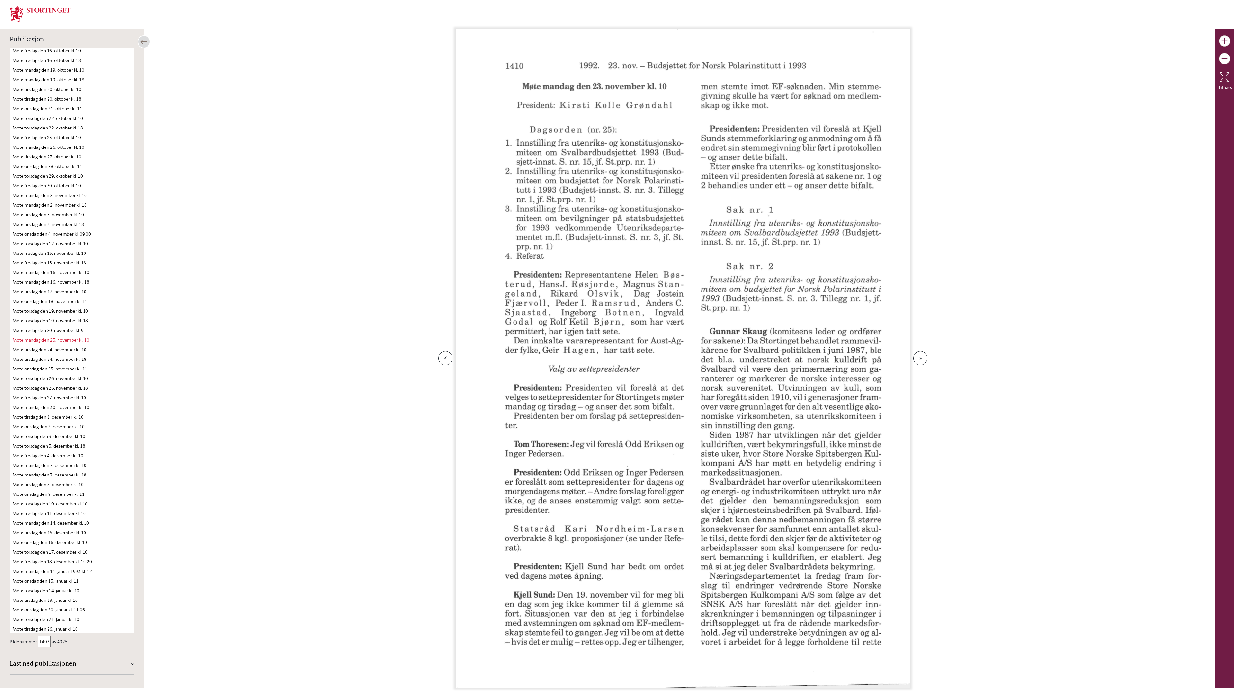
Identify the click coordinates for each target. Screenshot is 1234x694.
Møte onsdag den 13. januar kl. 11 (46, 581)
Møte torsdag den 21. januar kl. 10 (46, 619)
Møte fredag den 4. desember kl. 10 (48, 455)
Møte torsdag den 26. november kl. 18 (50, 388)
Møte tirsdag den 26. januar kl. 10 (45, 629)
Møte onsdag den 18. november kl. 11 (50, 301)
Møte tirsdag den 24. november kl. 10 (49, 349)
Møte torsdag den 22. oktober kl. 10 (48, 118)
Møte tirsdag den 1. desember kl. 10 (48, 417)
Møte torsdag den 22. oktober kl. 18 (48, 128)
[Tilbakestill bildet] (1224, 77)
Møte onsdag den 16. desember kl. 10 (50, 542)
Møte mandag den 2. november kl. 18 (50, 205)
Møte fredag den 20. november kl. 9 (48, 330)
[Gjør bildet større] (1224, 41)
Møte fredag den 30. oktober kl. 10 (47, 185)
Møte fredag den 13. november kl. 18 (49, 263)
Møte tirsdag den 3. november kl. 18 (48, 224)
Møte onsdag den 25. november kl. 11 (50, 369)
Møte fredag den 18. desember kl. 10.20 (52, 561)
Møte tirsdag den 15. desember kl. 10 (49, 532)
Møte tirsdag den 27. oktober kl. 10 (47, 157)
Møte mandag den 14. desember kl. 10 (51, 523)
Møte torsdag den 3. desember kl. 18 (49, 446)
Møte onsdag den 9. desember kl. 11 (49, 494)
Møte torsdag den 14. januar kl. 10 (46, 590)
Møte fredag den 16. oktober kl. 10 (47, 51)
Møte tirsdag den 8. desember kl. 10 (48, 484)
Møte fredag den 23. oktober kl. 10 (47, 137)
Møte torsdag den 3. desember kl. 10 (49, 436)
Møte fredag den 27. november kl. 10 (49, 398)
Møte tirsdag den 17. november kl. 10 (49, 292)
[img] (40, 13)
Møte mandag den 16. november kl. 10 (51, 272)
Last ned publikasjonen (43, 664)
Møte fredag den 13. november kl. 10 (49, 253)
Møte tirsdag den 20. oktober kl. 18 (47, 99)
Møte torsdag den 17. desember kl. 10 (50, 552)
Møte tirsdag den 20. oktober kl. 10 (47, 89)
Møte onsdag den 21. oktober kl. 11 (47, 108)
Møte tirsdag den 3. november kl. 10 (48, 214)
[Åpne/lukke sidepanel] (144, 41)
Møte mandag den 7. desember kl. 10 (49, 465)
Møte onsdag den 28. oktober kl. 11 (47, 166)
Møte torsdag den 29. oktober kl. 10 (48, 176)
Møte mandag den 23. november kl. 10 (51, 340)
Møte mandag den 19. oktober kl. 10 (48, 70)
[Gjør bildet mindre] (1224, 58)
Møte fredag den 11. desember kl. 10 (49, 513)
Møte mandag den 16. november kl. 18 (51, 282)
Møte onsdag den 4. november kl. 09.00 (52, 234)
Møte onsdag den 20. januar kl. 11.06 (49, 610)
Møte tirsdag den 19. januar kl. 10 (45, 600)
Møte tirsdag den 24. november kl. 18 (49, 359)
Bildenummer (23, 641)
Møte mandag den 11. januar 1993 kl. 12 (52, 571)
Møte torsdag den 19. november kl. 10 (50, 311)
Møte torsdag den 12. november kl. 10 (50, 243)
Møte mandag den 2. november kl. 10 (50, 195)
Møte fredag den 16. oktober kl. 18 (47, 60)
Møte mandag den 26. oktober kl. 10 (48, 147)
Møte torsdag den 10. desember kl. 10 (50, 504)
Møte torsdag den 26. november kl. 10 (50, 378)
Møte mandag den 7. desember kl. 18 (49, 475)
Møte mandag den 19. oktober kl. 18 (48, 79)
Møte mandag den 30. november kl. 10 (51, 407)
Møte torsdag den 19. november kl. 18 (50, 320)
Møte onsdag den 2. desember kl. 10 (49, 426)
